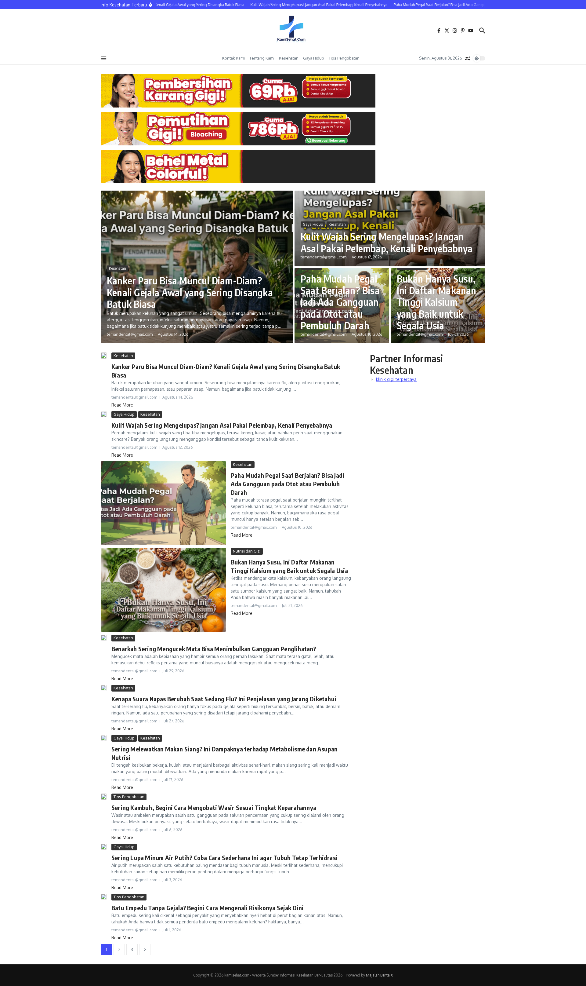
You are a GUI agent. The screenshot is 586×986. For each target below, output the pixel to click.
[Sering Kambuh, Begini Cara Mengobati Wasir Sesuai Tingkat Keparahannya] (104, 797)
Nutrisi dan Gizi (247, 551)
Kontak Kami (233, 58)
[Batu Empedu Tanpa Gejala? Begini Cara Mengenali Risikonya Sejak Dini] (104, 897)
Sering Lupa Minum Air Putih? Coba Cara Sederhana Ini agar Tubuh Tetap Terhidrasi (224, 857)
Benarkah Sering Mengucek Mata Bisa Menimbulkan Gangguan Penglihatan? (213, 648)
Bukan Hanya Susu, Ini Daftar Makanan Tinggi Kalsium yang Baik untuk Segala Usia (436, 302)
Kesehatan (288, 58)
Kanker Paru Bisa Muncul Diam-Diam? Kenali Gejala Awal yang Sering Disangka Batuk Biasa (190, 292)
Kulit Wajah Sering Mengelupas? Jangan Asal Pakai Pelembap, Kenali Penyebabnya (386, 242)
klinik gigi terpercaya (396, 379)
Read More (122, 404)
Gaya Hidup (313, 58)
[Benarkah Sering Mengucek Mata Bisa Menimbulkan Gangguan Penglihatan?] (104, 638)
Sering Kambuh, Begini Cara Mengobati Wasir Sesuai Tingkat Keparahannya (213, 807)
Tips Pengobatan (344, 58)
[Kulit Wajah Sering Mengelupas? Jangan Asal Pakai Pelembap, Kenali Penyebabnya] (104, 414)
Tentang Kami (261, 58)
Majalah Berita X (379, 975)
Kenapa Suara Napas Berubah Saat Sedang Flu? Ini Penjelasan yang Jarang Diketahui (223, 699)
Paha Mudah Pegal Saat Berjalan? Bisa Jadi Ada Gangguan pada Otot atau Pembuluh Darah (340, 302)
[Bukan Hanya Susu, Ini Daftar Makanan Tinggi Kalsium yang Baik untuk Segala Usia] (163, 590)
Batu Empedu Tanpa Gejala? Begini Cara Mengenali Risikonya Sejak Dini (207, 907)
